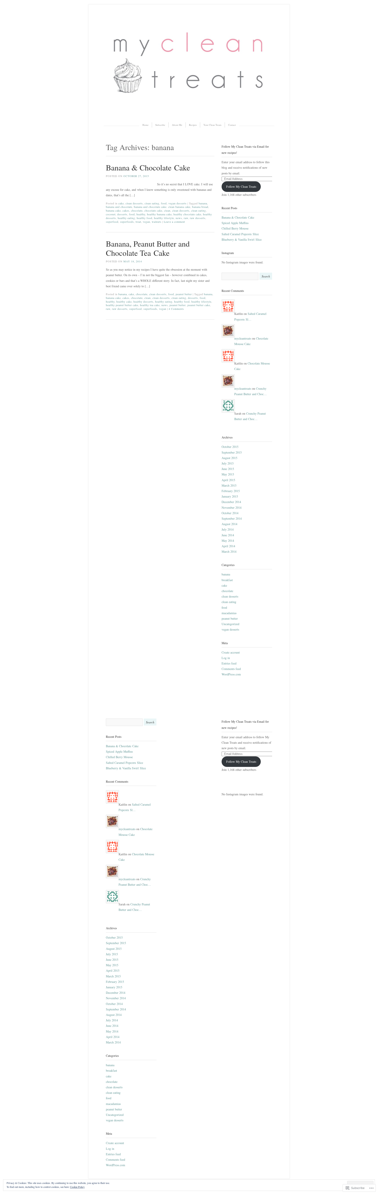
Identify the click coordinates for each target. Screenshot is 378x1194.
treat (138, 221)
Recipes (193, 124)
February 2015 (231, 491)
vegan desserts (177, 203)
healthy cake (124, 301)
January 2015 (230, 496)
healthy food (144, 218)
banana (203, 203)
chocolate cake (153, 210)
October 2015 (230, 447)
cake (121, 203)
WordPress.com (231, 674)
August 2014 (229, 524)
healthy (140, 214)
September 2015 (232, 452)
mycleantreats (242, 338)
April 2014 (228, 546)
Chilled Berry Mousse (235, 228)
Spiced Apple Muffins (235, 223)
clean (167, 210)
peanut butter (184, 294)
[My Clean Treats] (189, 115)
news (179, 218)
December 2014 (231, 502)
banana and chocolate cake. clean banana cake (162, 207)
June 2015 (228, 469)
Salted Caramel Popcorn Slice (240, 234)
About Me (177, 124)
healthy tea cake (150, 305)
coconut (111, 214)
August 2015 (229, 458)
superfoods (127, 221)
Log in (226, 658)
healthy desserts (143, 301)
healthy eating (126, 218)
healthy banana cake (159, 214)
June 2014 (228, 535)
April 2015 (228, 480)
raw (186, 218)
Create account (231, 652)
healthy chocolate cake (187, 214)
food (164, 203)
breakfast (227, 580)
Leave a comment (174, 221)
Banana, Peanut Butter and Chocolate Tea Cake (148, 248)
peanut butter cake (198, 305)
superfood (112, 221)
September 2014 (232, 518)
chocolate (137, 210)
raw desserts (197, 218)
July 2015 (228, 463)
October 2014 (230, 513)
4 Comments (176, 308)
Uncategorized (230, 624)
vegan (146, 221)
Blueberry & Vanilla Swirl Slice (242, 239)
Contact (232, 124)
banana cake (113, 210)
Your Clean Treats (212, 124)
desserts (122, 214)
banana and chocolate (119, 207)
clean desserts (134, 203)
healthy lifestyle (164, 218)
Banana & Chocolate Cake (148, 167)
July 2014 (228, 529)
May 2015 (228, 474)
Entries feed (229, 663)
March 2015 (229, 485)
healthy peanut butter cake (122, 305)
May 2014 (228, 540)
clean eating (152, 203)
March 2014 (229, 551)
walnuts (156, 221)
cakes (125, 210)
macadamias (229, 613)
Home (145, 124)
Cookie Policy (77, 1187)
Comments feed (231, 669)
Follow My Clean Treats (241, 186)
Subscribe (160, 124)
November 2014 (232, 507)
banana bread (200, 207)
